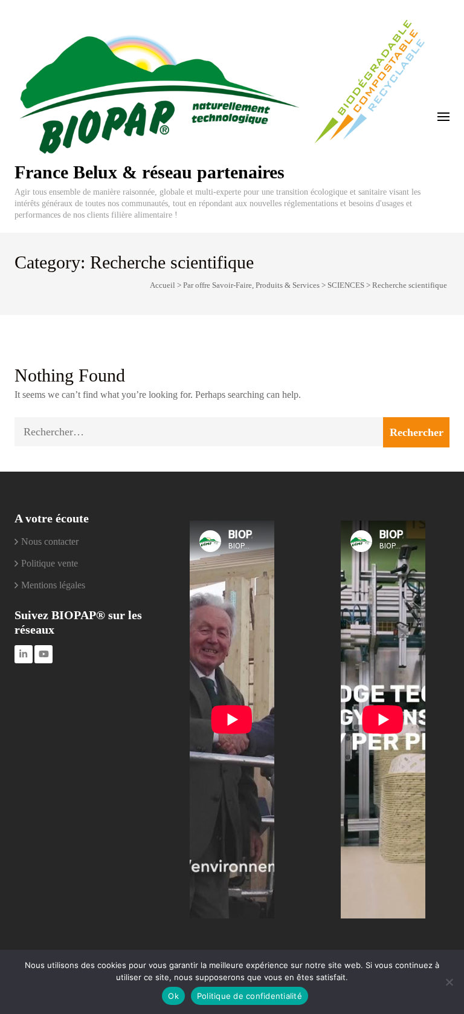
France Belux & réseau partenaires (149, 172)
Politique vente (49, 563)
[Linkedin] (23, 654)
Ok (173, 996)
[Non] (449, 982)
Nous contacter (50, 541)
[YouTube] (43, 654)
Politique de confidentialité (249, 996)
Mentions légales (53, 585)
